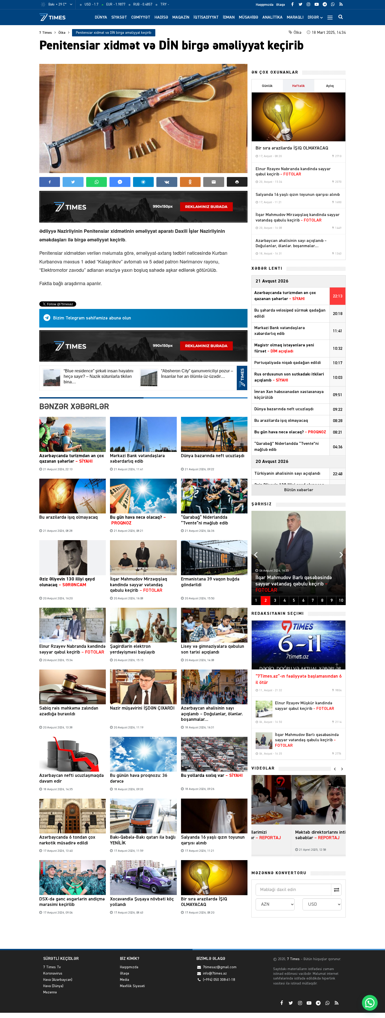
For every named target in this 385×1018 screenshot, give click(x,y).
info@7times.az (215, 973)
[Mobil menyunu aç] (330, 17)
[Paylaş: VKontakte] (166, 182)
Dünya (101, 17)
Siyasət (119, 17)
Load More (143, 932)
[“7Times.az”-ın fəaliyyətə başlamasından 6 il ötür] (298, 645)
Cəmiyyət (140, 17)
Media (124, 980)
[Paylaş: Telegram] (143, 182)
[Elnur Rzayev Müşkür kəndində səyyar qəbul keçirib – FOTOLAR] (264, 709)
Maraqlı (295, 17)
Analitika (272, 17)
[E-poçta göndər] (213, 182)
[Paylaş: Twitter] (73, 182)
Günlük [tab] (267, 86)
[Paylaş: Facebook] (49, 182)
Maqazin (180, 17)
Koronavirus (52, 973)
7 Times (45, 33)
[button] (237, 182)
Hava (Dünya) (53, 986)
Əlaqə (280, 5)
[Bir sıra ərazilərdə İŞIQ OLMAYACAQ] (298, 117)
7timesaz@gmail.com (219, 967)
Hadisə (161, 17)
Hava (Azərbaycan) (57, 980)
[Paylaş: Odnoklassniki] (190, 182)
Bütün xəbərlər (298, 490)
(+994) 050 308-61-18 (219, 980)
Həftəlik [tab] (298, 86)
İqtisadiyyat (206, 17)
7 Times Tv (52, 967)
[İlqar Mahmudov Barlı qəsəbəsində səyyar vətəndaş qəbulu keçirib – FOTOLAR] (264, 740)
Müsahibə (248, 17)
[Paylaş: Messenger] (119, 182)
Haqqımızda (264, 5)
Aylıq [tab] (330, 86)
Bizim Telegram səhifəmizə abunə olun (92, 318)
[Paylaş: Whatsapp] (96, 182)
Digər (313, 17)
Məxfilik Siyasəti (132, 986)
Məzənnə (50, 992)
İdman (229, 17)
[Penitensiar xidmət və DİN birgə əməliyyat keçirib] (143, 118)
